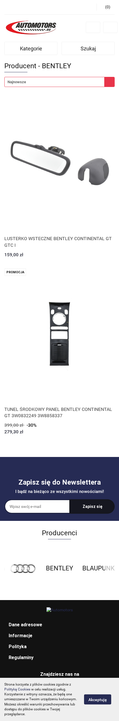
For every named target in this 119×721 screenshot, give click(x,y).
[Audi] (22, 568)
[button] (59, 625)
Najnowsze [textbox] (17, 82)
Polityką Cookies (17, 689)
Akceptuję (97, 699)
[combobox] (59, 82)
